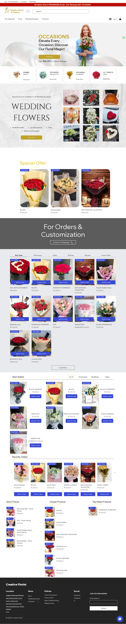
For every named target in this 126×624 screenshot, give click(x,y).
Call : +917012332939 (11, 2)
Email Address (95, 598)
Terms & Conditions (50, 595)
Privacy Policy (49, 598)
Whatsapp (32, 1)
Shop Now (26, 80)
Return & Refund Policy (51, 600)
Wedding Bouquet (34, 599)
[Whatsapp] (124, 37)
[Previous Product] (23, 188)
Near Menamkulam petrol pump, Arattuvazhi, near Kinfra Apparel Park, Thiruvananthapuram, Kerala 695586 (15, 603)
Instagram (77, 598)
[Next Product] (107, 188)
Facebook (77, 595)
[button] (10, 19)
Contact (24, 2)
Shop (30, 596)
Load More (63, 368)
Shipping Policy (49, 603)
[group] (65, 191)
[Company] (38, 601)
